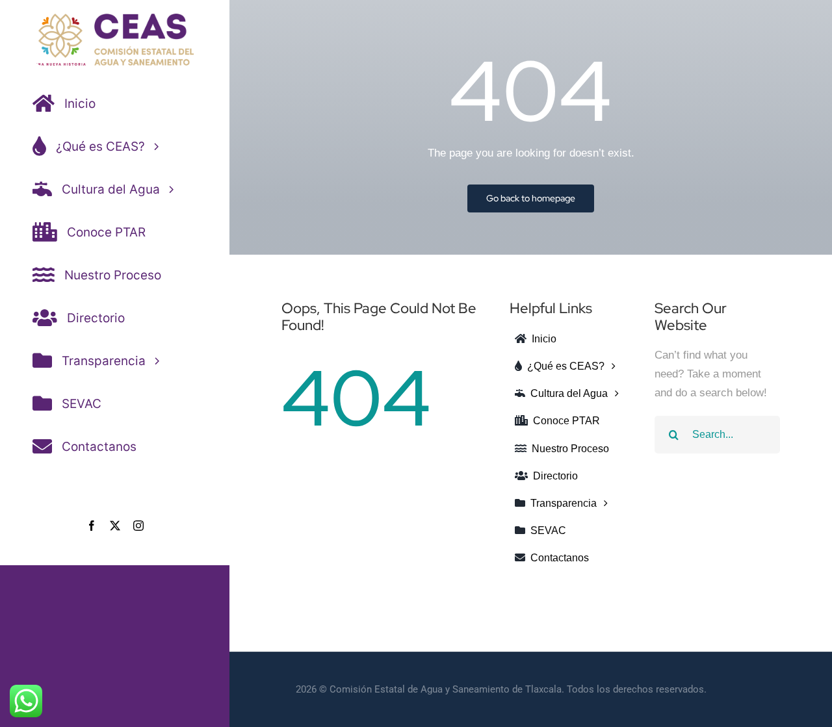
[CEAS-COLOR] (114, 19)
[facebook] (91, 525)
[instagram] (138, 525)
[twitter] (115, 525)
